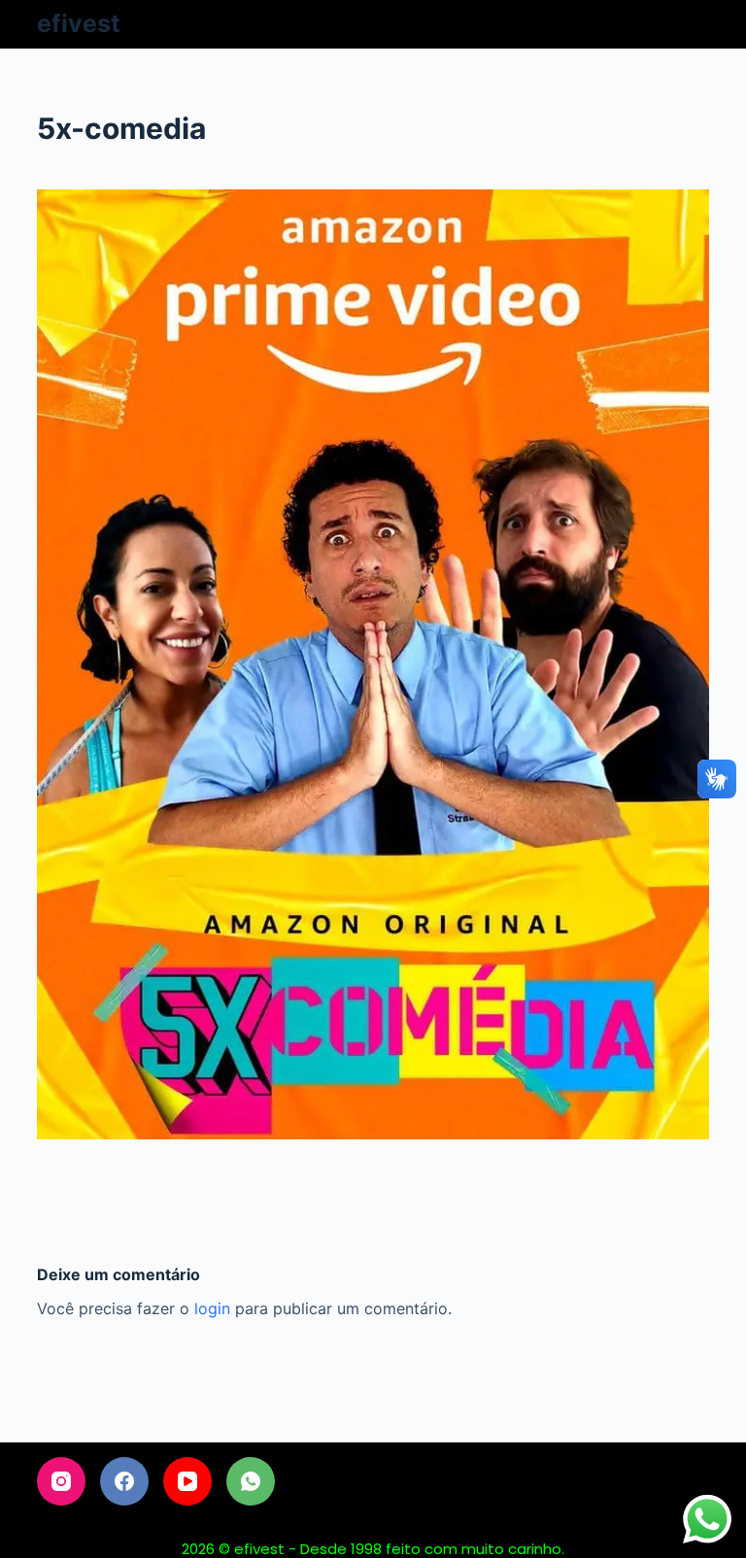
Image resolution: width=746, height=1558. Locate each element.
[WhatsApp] (250, 1481)
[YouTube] (187, 1481)
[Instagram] (61, 1481)
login (212, 1308)
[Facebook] (124, 1481)
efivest (78, 23)
